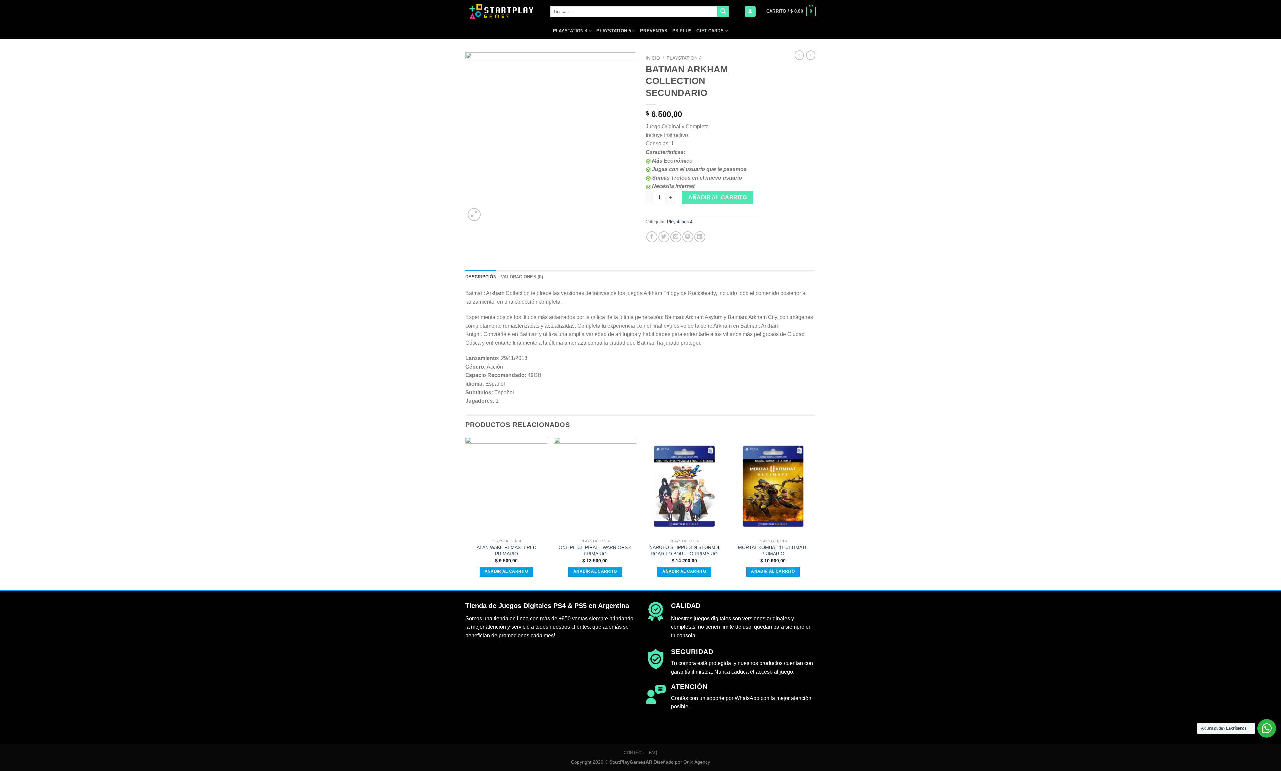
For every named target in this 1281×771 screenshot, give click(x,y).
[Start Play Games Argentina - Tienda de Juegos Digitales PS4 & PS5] (502, 11)
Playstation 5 (613, 30)
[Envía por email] (675, 236)
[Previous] (466, 513)
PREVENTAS (653, 30)
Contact (634, 752)
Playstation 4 (570, 30)
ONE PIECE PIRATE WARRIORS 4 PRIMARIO (595, 550)
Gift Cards (710, 30)
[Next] (814, 513)
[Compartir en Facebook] (651, 236)
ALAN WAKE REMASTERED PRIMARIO (506, 550)
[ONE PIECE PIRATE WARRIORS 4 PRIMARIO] (595, 486)
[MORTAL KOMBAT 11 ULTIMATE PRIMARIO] (773, 486)
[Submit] (723, 11)
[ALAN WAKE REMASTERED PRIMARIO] (506, 486)
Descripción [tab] (480, 276)
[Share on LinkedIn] (699, 236)
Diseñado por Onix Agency (682, 762)
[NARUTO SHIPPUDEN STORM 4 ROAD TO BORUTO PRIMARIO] (684, 486)
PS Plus (682, 30)
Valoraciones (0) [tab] (522, 276)
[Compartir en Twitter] (663, 236)
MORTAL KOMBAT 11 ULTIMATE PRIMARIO (773, 550)
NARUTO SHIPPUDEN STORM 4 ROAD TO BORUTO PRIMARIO (684, 550)
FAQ (653, 752)
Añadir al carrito (717, 197)
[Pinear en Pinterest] (687, 236)
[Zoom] (474, 214)
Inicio (653, 58)
